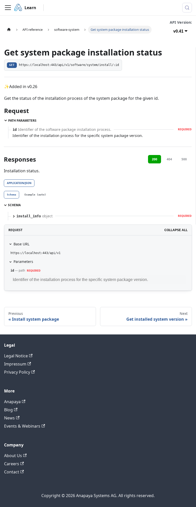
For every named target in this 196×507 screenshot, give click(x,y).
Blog (8, 410)
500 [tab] (184, 159)
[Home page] (9, 30)
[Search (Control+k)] (187, 7)
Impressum (15, 364)
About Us (13, 455)
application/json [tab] (19, 183)
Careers (11, 464)
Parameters (23, 261)
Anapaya (12, 401)
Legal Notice (16, 356)
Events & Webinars (22, 426)
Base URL (21, 244)
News (9, 418)
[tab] (11, 195)
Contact (11, 472)
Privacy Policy (17, 372)
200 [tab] (154, 159)
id (12, 270)
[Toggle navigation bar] (8, 7)
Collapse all (176, 230)
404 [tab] (169, 159)
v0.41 (178, 31)
